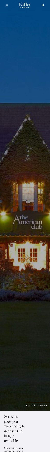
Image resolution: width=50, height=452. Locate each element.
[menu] (7, 5)
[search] (43, 5)
